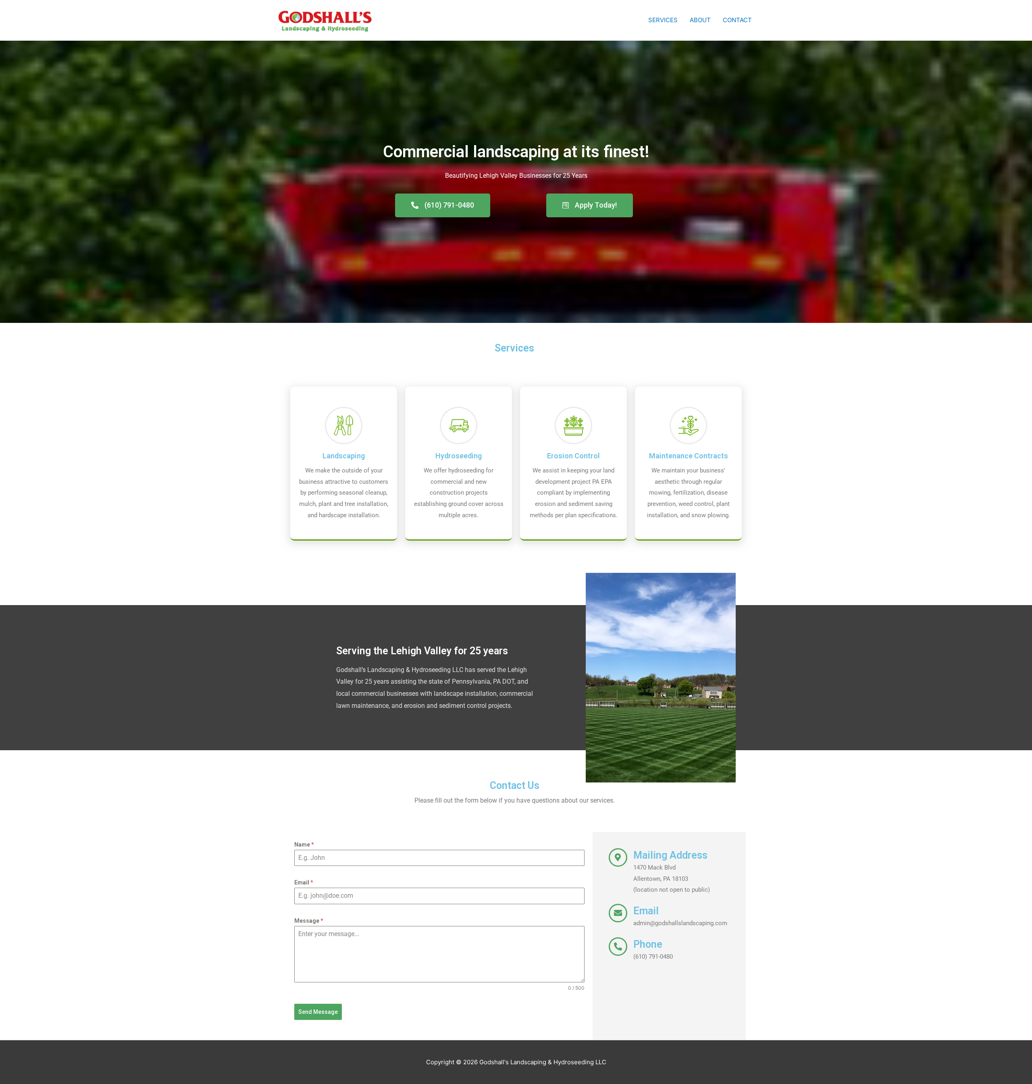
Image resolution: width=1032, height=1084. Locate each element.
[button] (442, 205)
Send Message (318, 1012)
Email (303, 882)
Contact (737, 20)
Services (663, 20)
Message (308, 921)
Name (304, 844)
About (700, 20)
